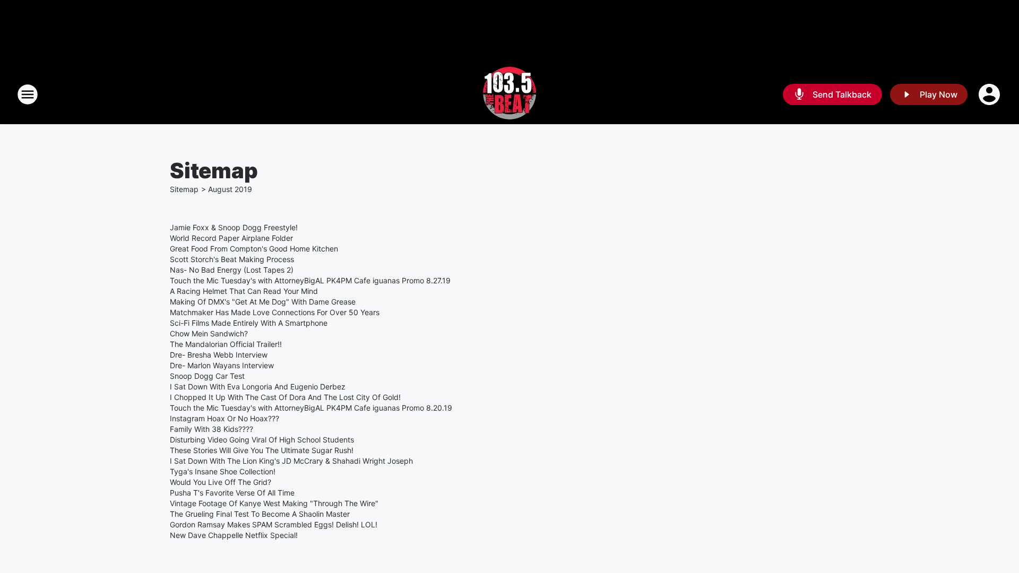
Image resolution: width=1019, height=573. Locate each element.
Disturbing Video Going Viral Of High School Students (262, 439)
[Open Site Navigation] (27, 94)
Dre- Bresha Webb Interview (218, 354)
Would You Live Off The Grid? (220, 482)
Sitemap (184, 189)
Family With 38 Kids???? (211, 428)
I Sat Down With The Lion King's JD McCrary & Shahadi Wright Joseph (291, 460)
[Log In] (990, 94)
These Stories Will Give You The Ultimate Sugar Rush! (261, 450)
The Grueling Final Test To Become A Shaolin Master (260, 513)
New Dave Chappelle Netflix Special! (234, 535)
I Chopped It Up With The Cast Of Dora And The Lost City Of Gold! (285, 397)
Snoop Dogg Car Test (207, 375)
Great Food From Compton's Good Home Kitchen (254, 248)
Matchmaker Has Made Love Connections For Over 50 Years (274, 312)
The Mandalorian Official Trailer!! (226, 344)
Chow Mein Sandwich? (209, 333)
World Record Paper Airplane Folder (231, 237)
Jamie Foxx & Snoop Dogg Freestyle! (234, 227)
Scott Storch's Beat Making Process (232, 259)
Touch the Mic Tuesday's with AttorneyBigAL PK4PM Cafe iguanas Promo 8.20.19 (311, 407)
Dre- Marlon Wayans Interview (222, 365)
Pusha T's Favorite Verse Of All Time (232, 492)
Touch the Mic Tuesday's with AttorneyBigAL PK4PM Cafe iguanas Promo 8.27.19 (310, 280)
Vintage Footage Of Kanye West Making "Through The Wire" (274, 503)
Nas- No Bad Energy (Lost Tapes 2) (231, 269)
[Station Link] (509, 94)
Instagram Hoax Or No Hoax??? (224, 418)
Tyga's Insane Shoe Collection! (222, 471)
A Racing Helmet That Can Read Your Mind (244, 291)
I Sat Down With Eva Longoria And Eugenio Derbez (258, 386)
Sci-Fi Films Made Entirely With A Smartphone (248, 322)
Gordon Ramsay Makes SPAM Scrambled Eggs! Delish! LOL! (273, 524)
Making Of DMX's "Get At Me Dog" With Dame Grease (263, 301)
